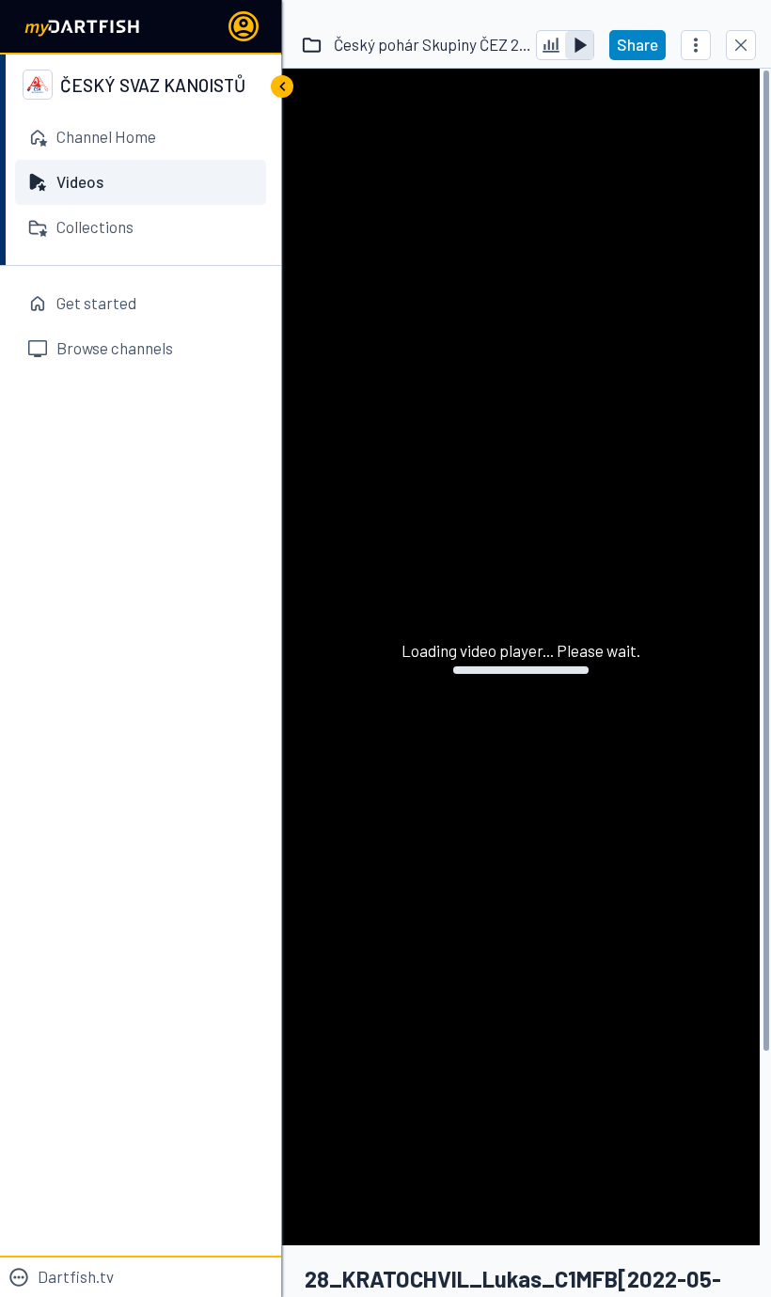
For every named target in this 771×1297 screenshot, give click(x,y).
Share (637, 44)
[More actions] (696, 45)
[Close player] (741, 45)
